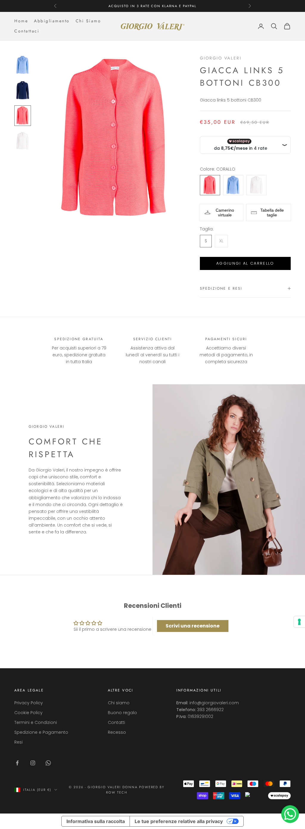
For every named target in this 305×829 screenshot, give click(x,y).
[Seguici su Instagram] (33, 763)
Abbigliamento (52, 21)
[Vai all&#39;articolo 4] (22, 141)
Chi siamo (119, 703)
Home (21, 21)
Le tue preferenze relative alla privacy (179, 821)
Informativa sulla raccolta (95, 821)
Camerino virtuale (225, 212)
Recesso (117, 732)
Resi (18, 742)
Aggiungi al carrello (245, 263)
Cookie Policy (28, 713)
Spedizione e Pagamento (41, 732)
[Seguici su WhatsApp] (48, 763)
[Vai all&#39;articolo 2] (22, 90)
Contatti (116, 722)
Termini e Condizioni (35, 722)
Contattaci (26, 31)
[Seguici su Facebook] (17, 763)
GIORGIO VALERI (220, 58)
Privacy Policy (28, 703)
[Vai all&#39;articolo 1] (22, 65)
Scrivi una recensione (193, 625)
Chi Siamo (88, 21)
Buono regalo (122, 713)
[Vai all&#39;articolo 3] (22, 115)
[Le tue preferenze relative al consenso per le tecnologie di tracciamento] (299, 621)
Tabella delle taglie (272, 212)
